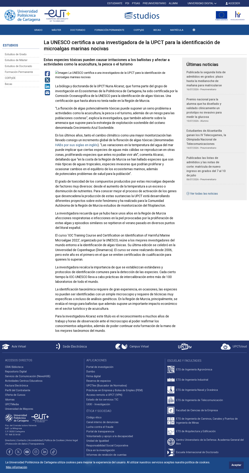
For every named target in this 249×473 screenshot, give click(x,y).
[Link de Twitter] (18, 452)
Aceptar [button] (236, 465)
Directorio (10, 440)
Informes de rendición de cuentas (106, 454)
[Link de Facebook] (9, 452)
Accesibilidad (35, 440)
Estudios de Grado (16, 54)
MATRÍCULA (176, 29)
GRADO (38, 29)
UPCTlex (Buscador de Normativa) (106, 385)
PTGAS (136, 3)
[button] (194, 30)
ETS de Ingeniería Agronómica (194, 369)
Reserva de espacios (98, 380)
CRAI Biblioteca (14, 367)
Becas (8, 84)
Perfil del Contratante (17, 390)
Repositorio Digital (16, 371)
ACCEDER (234, 3)
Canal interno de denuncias (102, 422)
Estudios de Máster (16, 60)
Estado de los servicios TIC (102, 399)
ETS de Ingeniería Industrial (192, 379)
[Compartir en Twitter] (47, 81)
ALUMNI (173, 3)
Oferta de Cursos (15, 394)
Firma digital (93, 376)
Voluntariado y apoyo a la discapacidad (109, 436)
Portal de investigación (99, 367)
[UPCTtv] (185, 346)
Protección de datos (17, 443)
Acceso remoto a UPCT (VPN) (104, 394)
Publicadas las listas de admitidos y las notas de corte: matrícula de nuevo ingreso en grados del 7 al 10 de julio (205, 166)
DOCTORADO (77, 29)
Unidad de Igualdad (97, 440)
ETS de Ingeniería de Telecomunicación (199, 400)
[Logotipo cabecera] (143, 15)
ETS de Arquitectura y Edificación (196, 431)
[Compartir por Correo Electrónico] (47, 94)
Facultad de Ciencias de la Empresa (197, 410)
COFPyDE (139, 29)
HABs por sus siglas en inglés (76, 145)
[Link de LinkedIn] (44, 452)
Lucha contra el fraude (99, 427)
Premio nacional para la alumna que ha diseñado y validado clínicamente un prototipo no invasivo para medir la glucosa (204, 108)
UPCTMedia (12, 404)
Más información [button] (16, 467)
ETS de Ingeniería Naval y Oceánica (197, 390)
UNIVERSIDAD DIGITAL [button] (200, 3)
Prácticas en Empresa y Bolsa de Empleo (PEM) (114, 390)
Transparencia (36, 443)
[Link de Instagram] (36, 452)
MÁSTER (56, 29)
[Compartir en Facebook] (47, 75)
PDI (127, 3)
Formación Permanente (19, 72)
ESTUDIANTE (114, 3)
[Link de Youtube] (27, 452)
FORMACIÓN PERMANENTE (109, 29)
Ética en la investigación (100, 450)
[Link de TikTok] (53, 452)
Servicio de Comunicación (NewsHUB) (27, 376)
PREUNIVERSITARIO (154, 3)
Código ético (94, 417)
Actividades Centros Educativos (23, 380)
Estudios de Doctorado (18, 66)
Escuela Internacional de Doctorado (197, 452)
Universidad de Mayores (19, 409)
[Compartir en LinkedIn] (47, 87)
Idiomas (10, 399)
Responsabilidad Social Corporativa (107, 445)
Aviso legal (72, 440)
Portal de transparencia (100, 431)
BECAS (157, 29)
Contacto (22, 440)
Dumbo (90, 371)
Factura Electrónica (16, 385)
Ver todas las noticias (204, 193)
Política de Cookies (54, 440)
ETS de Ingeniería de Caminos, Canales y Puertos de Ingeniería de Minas (207, 420)
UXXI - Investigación (98, 404)
